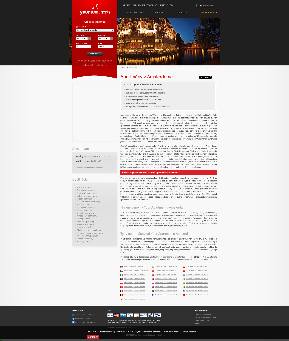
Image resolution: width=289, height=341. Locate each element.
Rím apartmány (83, 219)
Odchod (102, 35)
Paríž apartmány (84, 241)
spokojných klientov (140, 99)
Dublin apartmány (84, 210)
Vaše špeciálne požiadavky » (95, 65)
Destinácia (81, 27)
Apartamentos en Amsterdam (196, 266)
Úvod (124, 67)
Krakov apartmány (85, 227)
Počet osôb (81, 43)
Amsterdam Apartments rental (166, 266)
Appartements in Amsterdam (134, 266)
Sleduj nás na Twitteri (82, 318)
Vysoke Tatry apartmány (87, 236)
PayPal (157, 320)
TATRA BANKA (132, 322)
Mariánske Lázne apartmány (89, 230)
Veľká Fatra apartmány (87, 196)
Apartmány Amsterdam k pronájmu (136, 270)
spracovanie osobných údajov (206, 317)
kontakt (197, 324)
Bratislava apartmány (86, 190)
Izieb (100, 43)
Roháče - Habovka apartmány (90, 233)
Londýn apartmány (85, 239)
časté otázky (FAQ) (202, 320)
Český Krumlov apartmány (88, 202)
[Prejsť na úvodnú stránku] (94, 8)
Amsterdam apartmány (87, 216)
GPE (151, 320)
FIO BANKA (147, 322)
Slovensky (208, 5)
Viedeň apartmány (85, 199)
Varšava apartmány (85, 224)
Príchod (80, 35)
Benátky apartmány (85, 213)
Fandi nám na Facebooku (84, 315)
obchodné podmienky (203, 314)
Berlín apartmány (84, 204)
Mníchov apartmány (85, 221)
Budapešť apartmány (86, 193)
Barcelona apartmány (86, 207)
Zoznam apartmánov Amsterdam (90, 167)
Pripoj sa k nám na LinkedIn (85, 322)
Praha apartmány (84, 187)
